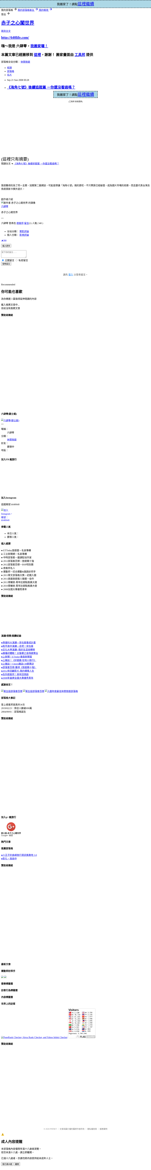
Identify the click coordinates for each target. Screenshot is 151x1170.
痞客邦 (20, 223)
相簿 (9, 68)
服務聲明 (103, 1129)
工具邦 (80, 55)
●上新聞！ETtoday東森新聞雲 (16, 656)
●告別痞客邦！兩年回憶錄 (15, 674)
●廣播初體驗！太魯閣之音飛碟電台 (19, 653)
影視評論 (24, 235)
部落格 (10, 71)
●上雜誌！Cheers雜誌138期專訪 (17, 664)
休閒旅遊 (25, 62)
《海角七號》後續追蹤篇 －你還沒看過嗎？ (41, 87)
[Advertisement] (13, 364)
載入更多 (6, 246)
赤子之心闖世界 (17, 23)
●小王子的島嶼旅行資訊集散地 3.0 (19, 855)
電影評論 (24, 231)
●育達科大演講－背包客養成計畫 (18, 642)
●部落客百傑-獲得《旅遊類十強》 (18, 667)
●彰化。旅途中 (9, 858)
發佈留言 (6, 264)
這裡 (37, 55)
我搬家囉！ (39, 46)
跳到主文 (6, 31)
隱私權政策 (92, 1129)
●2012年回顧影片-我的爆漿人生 (17, 671)
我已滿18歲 (7, 1164)
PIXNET (53, 1129)
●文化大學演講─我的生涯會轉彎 (18, 649)
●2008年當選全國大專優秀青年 (17, 678)
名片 (9, 75)
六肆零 (4, 206)
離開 (17, 1164)
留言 (26, 223)
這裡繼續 (86, 94)
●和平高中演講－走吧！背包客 (17, 646)
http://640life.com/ (15, 37)
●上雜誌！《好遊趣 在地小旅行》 (18, 660)
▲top (3, 240)
